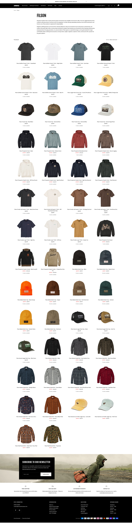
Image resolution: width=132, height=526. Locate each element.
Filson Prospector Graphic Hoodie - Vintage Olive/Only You (53, 270)
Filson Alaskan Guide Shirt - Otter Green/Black (106, 358)
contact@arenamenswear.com (106, 492)
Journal (60, 5)
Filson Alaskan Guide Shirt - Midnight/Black (26, 387)
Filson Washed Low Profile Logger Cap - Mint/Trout (106, 416)
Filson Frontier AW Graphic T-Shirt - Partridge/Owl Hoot (79, 209)
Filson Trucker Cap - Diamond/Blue (79, 121)
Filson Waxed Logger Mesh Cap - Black (79, 329)
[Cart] (117, 5)
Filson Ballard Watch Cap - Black (79, 269)
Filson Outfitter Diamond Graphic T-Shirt (106, 63)
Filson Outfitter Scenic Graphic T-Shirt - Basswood (26, 92)
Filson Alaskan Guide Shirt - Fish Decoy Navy (26, 416)
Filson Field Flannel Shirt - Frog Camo (53, 445)
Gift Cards (50, 5)
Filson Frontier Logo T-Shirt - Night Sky (26, 240)
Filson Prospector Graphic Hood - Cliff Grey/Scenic (26, 180)
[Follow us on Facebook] (16, 510)
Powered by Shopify (26, 518)
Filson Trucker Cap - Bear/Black (26, 121)
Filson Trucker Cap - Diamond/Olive (52, 121)
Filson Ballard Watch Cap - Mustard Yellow (26, 329)
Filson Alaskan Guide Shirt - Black (52, 358)
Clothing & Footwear (34, 5)
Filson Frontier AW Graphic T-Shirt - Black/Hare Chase (26, 209)
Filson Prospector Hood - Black (26, 151)
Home (15, 10)
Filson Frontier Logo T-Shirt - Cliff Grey (52, 240)
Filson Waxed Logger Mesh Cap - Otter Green (26, 358)
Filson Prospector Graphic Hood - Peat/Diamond (105, 180)
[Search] (111, 5)
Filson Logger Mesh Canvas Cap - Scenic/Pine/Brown (79, 92)
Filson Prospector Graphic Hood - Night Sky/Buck (53, 180)
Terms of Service (53, 511)
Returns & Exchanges (54, 506)
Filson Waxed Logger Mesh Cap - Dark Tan (106, 329)
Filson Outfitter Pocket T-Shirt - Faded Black (26, 63)
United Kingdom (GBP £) (100, 5)
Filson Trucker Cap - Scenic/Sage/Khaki (106, 121)
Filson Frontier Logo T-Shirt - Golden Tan (79, 240)
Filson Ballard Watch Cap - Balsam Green (106, 269)
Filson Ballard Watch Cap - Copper (52, 299)
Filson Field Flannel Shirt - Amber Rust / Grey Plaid (26, 445)
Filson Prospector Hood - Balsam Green (52, 151)
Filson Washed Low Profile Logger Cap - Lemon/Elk (79, 416)
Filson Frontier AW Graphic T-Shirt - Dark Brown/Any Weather (105, 210)
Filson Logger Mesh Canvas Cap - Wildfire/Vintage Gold (106, 92)
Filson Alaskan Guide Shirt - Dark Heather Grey (79, 358)
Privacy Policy (52, 509)
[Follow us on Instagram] (19, 510)
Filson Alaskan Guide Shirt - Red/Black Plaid (105, 387)
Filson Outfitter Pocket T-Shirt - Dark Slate (79, 63)
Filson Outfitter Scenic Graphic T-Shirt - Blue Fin (52, 92)
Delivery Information (53, 508)
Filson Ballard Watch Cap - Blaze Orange (26, 299)
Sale (55, 5)
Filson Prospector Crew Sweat (105, 240)
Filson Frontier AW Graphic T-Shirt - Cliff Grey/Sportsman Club (52, 210)
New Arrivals (25, 5)
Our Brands (43, 5)
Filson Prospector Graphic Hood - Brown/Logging (106, 151)
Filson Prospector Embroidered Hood (79, 151)
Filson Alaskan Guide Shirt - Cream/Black (53, 387)
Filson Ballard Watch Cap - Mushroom (53, 329)
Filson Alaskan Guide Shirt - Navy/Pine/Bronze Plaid (79, 387)
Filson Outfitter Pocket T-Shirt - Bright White (52, 63)
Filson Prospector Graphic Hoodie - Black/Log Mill (26, 269)
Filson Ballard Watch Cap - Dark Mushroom (79, 299)
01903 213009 (17, 504)
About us (51, 504)
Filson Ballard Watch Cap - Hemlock (106, 299)
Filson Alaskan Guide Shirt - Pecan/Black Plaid (53, 416)
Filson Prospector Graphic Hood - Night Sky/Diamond (79, 180)
